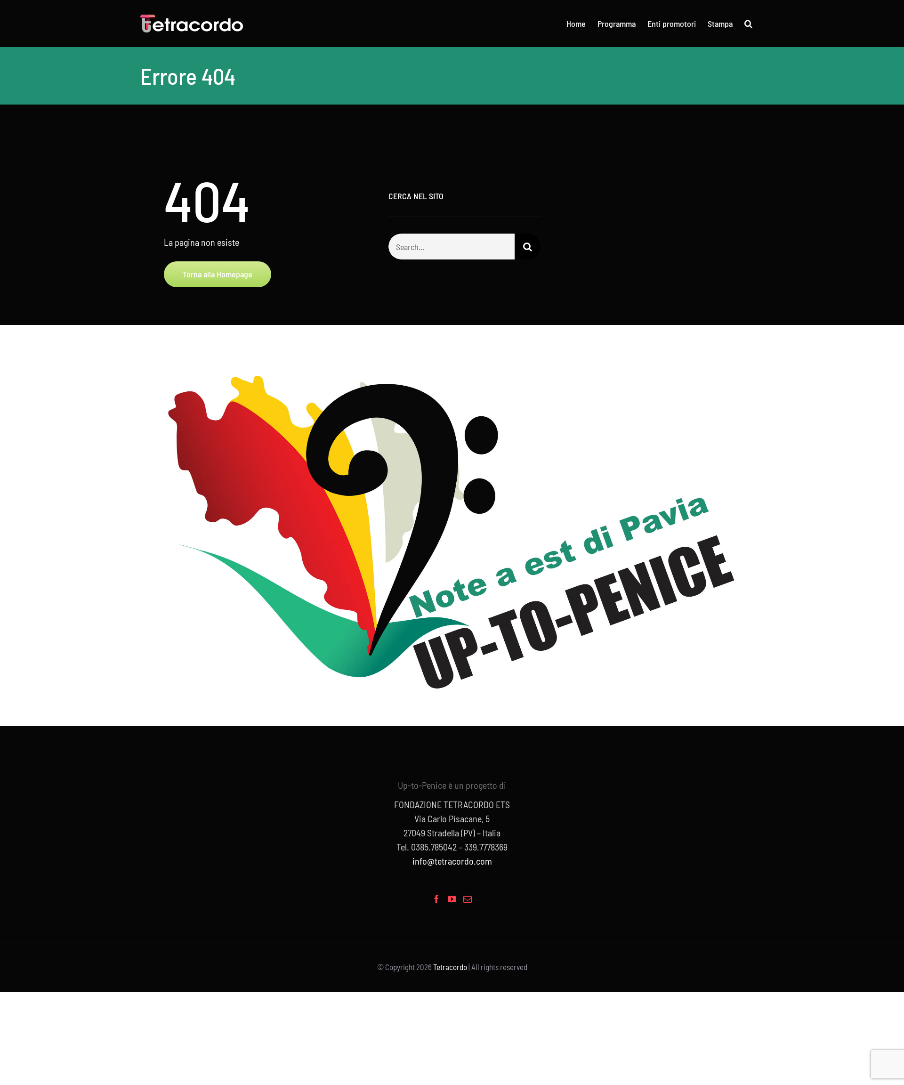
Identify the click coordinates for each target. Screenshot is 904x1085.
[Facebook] (436, 899)
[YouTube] (452, 899)
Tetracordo (450, 967)
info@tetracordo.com (452, 860)
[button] (748, 23)
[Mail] (467, 899)
